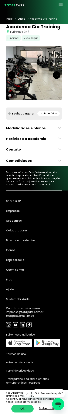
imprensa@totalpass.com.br (24, 312)
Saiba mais (47, 408)
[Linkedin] (22, 324)
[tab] (28, 103)
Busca (21, 18)
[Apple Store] (19, 343)
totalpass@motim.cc (20, 316)
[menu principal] (60, 5)
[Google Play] (47, 343)
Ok (22, 408)
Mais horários (48, 113)
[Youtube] (15, 324)
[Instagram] (8, 324)
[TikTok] (29, 324)
